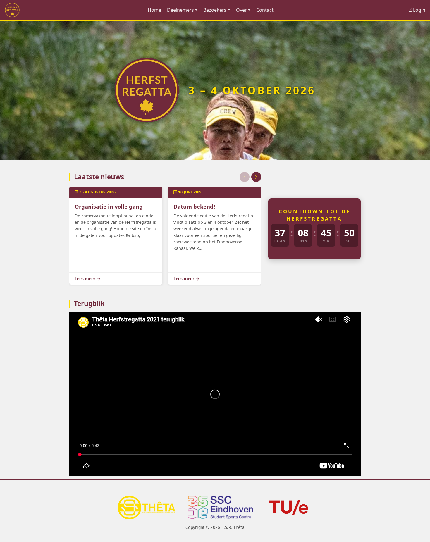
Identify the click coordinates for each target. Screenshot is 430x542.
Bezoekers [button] (214, 10)
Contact (265, 10)
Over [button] (241, 10)
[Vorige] (245, 177)
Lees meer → (87, 278)
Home (154, 10)
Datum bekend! (194, 206)
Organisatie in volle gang (109, 206)
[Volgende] (256, 177)
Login (418, 10)
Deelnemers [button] (180, 10)
